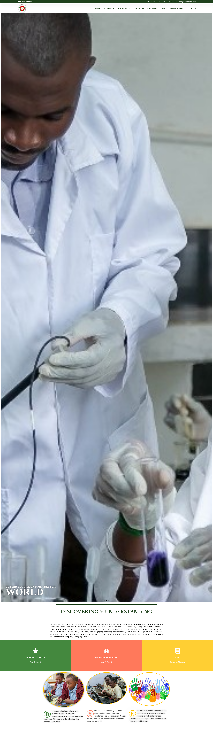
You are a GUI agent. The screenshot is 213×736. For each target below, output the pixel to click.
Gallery (164, 8)
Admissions (152, 8)
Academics (122, 8)
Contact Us (191, 8)
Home (97, 8)
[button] (3, 307)
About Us (107, 8)
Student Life (138, 8)
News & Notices (176, 8)
